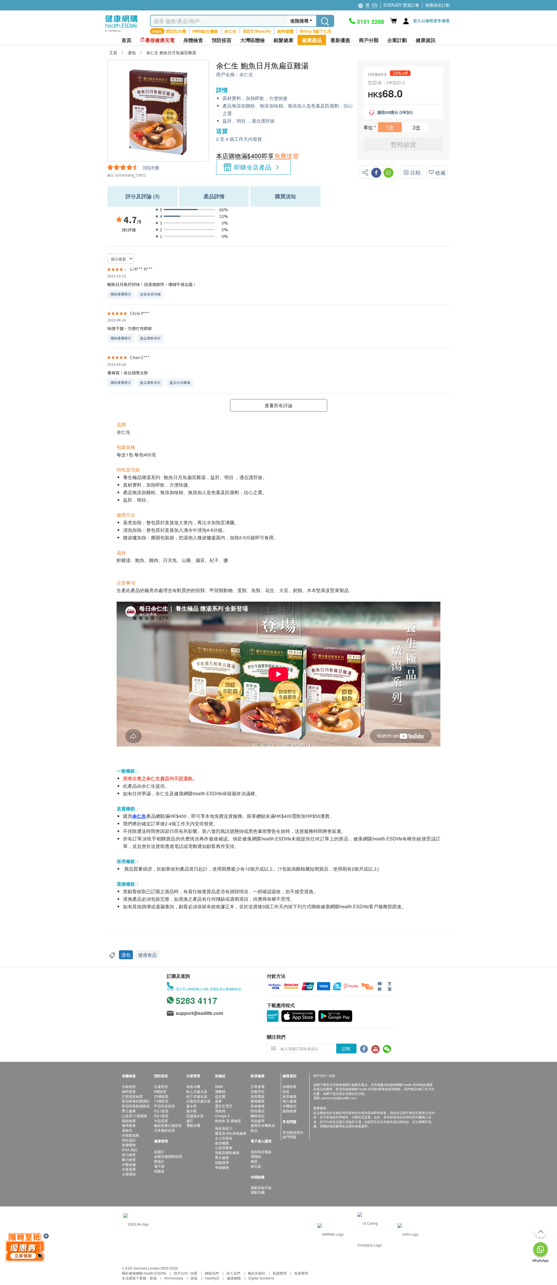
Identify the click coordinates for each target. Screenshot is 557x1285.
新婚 (153, 1277)
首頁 (126, 40)
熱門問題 (289, 1136)
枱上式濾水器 (196, 1091)
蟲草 (218, 1100)
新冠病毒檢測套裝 (136, 1105)
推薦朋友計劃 (437, 5)
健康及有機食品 (263, 1125)
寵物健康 (258, 1100)
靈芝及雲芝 (223, 1105)
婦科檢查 (129, 1091)
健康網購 (234, 1277)
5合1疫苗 (161, 1110)
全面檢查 (129, 1086)
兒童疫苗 (161, 1086)
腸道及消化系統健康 (230, 1133)
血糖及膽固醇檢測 (168, 1156)
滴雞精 (220, 1091)
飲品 (254, 1130)
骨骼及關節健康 (227, 1152)
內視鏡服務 (130, 1135)
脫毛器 (256, 1166)
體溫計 (159, 1161)
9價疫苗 (160, 1091)
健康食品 (147, 954)
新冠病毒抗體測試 (136, 1100)
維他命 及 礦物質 (228, 1120)
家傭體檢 (129, 1144)
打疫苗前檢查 (132, 1096)
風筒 (254, 1161)
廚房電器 (258, 1096)
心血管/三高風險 (134, 1115)
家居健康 (289, 1096)
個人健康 (289, 1100)
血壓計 (159, 1151)
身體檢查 (289, 1086)
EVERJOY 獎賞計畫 (401, 5)
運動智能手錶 (261, 1187)
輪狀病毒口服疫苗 (168, 1125)
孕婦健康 (222, 1167)
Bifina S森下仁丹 (316, 31)
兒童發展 (129, 1168)
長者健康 (258, 1105)
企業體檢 (129, 1173)
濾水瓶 (191, 1110)
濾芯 (189, 1120)
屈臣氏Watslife (257, 31)
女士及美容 (223, 1137)
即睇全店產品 (253, 167)
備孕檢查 (129, 1125)
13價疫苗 (161, 1100)
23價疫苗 (161, 1096)
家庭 (194, 1277)
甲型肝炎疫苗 (164, 1105)
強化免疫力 (223, 1128)
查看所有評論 (278, 405)
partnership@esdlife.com (339, 1097)
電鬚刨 (256, 1156)
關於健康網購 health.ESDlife (144, 1273)
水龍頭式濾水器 (198, 1100)
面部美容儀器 (261, 1151)
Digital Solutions (261, 1277)
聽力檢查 (129, 1159)
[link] (136, 1223)
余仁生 (230, 31)
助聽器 (159, 1170)
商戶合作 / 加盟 (185, 1273)
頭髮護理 (222, 1162)
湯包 (126, 954)
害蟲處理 (258, 1120)
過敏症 (127, 1130)
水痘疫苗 (161, 1120)
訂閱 (346, 1048)
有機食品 (289, 1105)
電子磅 (159, 1166)
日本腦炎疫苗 (164, 1130)
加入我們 (233, 1273)
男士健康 (129, 1110)
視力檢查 (129, 1154)
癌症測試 (129, 1139)
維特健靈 (285, 31)
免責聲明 (301, 1273)
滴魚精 (220, 1110)
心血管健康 (223, 1147)
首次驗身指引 (293, 1132)
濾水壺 (191, 1105)
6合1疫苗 (161, 1115)
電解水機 (193, 1125)
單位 (369, 127)
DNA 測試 (129, 1149)
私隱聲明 (280, 1273)
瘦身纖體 (222, 1142)
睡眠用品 (258, 1115)
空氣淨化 (258, 1091)
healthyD (212, 1277)
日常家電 (258, 1086)
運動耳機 (258, 1192)
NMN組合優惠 (205, 31)
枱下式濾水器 (196, 1096)
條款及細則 (256, 1273)
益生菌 (220, 1096)
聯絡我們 (212, 1273)
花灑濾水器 (195, 1115)
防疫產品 (258, 1110)
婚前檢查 (129, 1120)
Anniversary (173, 1277)
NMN (219, 1086)
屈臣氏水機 (176, 31)
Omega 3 (222, 1115)
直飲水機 (193, 1086)
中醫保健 (129, 1164)
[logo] (121, 32)
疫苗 (286, 1091)
